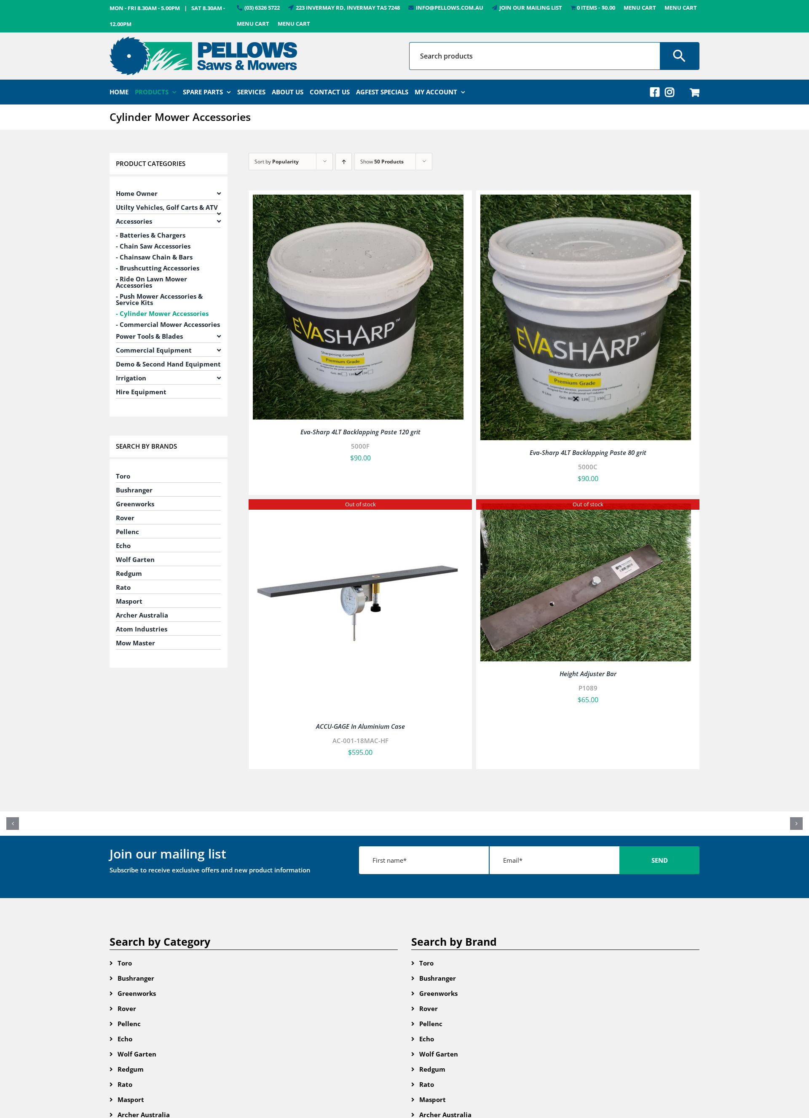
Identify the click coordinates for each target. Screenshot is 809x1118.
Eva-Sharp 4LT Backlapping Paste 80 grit (588, 452)
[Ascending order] (343, 161)
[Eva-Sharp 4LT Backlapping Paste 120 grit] (358, 200)
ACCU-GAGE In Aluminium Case (360, 726)
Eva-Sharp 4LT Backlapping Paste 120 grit (360, 432)
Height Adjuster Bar (588, 673)
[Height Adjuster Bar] (585, 509)
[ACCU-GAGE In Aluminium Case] (358, 509)
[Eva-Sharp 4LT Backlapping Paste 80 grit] (585, 200)
